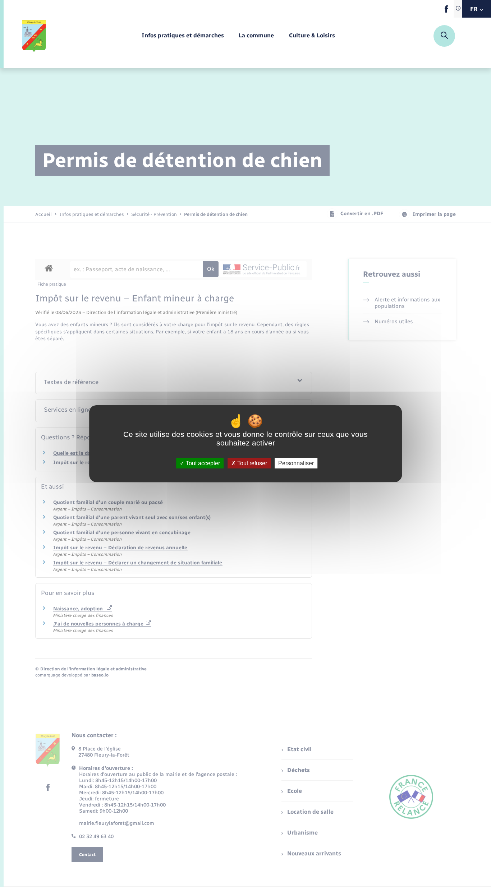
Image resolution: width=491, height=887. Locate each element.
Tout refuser (251, 463)
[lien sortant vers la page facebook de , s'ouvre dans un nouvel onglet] (446, 11)
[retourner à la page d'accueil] (34, 36)
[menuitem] (183, 35)
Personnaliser (296, 463)
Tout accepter (202, 463)
